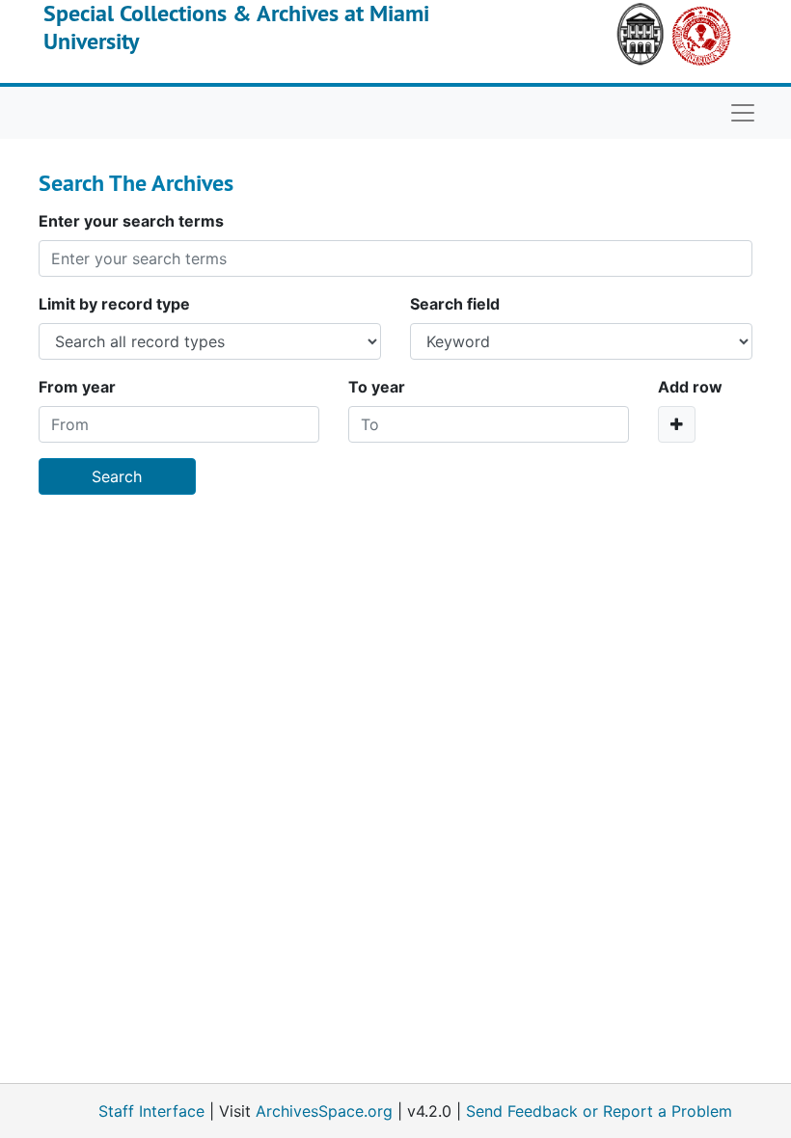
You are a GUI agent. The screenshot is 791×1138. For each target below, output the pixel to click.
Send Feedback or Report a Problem (599, 1111)
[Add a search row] (677, 424)
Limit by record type (114, 303)
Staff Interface (151, 1111)
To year (376, 386)
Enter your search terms (131, 220)
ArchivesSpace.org (324, 1111)
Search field (455, 303)
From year (77, 386)
